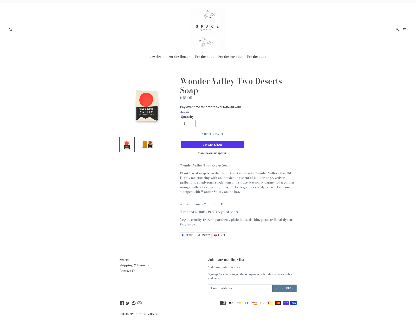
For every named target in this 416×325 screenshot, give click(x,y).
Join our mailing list (226, 259)
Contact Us (127, 270)
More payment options (212, 153)
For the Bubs (256, 56)
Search (124, 259)
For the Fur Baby (230, 56)
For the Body (204, 56)
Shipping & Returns (134, 265)
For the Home (178, 56)
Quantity (187, 117)
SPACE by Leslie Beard (144, 314)
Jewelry (156, 56)
